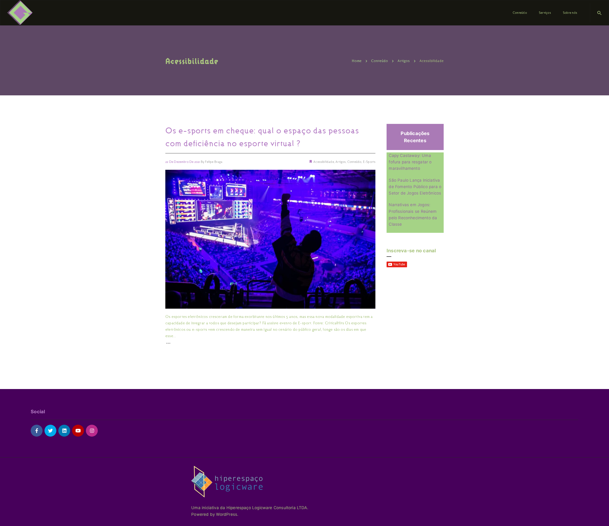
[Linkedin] (64, 431)
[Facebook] (37, 431)
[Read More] (270, 343)
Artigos (340, 162)
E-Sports (369, 162)
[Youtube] (78, 431)
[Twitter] (50, 431)
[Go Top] (600, 515)
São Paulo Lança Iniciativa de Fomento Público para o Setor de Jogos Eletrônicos (415, 186)
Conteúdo (354, 162)
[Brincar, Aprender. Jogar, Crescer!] (20, 12)
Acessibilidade (323, 162)
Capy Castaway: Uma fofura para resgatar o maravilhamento (410, 162)
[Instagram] (92, 431)
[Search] (599, 13)
